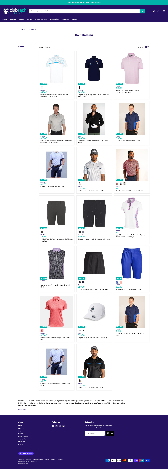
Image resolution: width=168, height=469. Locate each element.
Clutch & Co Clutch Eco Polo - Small (128, 141)
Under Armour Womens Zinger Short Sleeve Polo (55, 339)
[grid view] (145, 47)
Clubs (4, 19)
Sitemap (60, 459)
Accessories (54, 19)
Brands (74, 19)
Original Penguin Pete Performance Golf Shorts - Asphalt (56, 240)
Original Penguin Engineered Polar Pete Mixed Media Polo (93, 96)
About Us (21, 459)
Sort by (41, 47)
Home (23, 29)
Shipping (28, 459)
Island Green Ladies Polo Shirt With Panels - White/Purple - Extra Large (131, 236)
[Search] (142, 11)
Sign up (110, 433)
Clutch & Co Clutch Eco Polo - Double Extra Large (130, 334)
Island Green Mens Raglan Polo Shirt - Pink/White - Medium (128, 91)
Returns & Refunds (50, 459)
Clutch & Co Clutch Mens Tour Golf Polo (129, 191)
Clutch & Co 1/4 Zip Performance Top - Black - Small (94, 142)
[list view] (148, 47)
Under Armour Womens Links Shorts (128, 289)
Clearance (65, 19)
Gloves (29, 19)
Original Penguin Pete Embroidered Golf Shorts (94, 239)
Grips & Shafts (40, 19)
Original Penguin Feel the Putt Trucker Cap (92, 338)
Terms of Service (38, 459)
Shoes (21, 19)
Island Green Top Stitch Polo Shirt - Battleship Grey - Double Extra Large (56, 142)
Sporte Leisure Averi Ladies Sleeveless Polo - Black (56, 286)
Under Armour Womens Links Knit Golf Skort (93, 289)
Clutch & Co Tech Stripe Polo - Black (90, 388)
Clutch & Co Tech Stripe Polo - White (91, 191)
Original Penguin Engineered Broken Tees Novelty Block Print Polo (54, 96)
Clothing (13, 19)
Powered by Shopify (24, 463)
